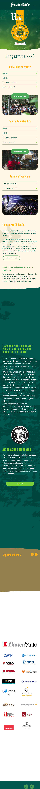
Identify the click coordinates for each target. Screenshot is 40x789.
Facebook (20, 281)
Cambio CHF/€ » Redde (11, 258)
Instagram (27, 281)
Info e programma (20, 96)
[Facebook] (36, 554)
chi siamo (20, 483)
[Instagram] (32, 554)
